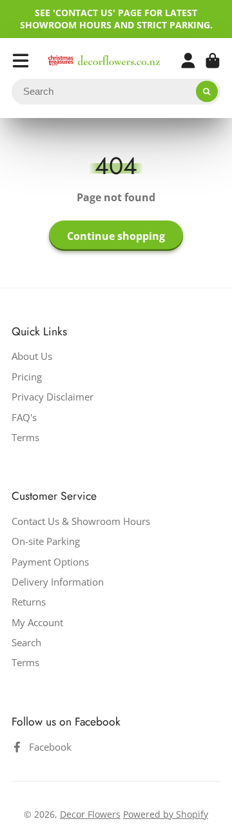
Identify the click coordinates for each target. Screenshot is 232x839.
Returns (29, 602)
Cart (212, 60)
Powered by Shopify (165, 814)
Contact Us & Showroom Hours (81, 521)
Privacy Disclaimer (52, 397)
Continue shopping (116, 236)
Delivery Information (58, 582)
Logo (104, 60)
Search (26, 642)
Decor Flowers (90, 814)
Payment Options (50, 562)
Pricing (27, 377)
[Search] (207, 92)
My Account (37, 622)
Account (188, 60)
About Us (32, 356)
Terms (25, 437)
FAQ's (24, 417)
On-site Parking (46, 541)
